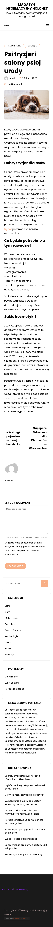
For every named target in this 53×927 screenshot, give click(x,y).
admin (12, 78)
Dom (7, 612)
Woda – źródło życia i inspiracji (21, 838)
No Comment (15, 84)
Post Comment (15, 566)
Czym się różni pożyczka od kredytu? (24, 794)
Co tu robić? (11, 676)
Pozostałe (10, 624)
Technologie (11, 636)
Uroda (8, 642)
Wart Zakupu (12, 682)
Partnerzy (7, 889)
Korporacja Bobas (14, 688)
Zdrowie (9, 648)
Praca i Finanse (14, 46)
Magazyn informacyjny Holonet (26, 6)
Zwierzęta (32, 46)
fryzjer (8, 229)
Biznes (8, 605)
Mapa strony (21, 889)
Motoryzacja (11, 618)
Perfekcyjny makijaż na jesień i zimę (23, 854)
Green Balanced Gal (20, 919)
